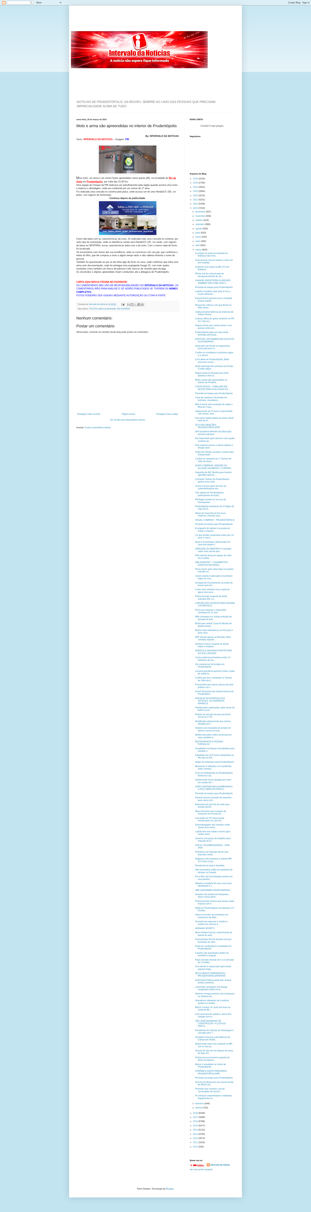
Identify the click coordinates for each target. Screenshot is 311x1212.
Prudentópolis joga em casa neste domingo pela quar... (211, 333)
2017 (196, 1117)
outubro (199, 220)
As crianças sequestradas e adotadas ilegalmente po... (213, 1096)
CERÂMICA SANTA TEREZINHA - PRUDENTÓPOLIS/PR (211, 1072)
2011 (196, 1142)
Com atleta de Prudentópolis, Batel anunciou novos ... (212, 360)
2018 (196, 1113)
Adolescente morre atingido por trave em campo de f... (213, 781)
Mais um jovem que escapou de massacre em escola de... (210, 812)
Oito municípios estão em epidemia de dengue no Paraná (214, 870)
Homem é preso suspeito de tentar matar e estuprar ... (212, 645)
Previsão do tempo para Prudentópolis (214, 287)
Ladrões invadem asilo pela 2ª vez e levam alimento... (213, 292)
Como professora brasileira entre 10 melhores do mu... (212, 658)
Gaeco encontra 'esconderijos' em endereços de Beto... (211, 915)
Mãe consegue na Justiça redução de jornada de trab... (213, 617)
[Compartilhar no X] (135, 304)
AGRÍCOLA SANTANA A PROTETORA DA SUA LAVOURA (213, 651)
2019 (196, 208)
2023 (196, 191)
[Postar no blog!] (132, 304)
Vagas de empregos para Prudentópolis (214, 762)
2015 (196, 1125)
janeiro (199, 1107)
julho (198, 232)
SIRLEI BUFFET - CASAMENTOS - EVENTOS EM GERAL (212, 563)
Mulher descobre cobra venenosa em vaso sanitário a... (213, 736)
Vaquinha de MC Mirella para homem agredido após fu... (213, 473)
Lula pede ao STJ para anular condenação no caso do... (209, 819)
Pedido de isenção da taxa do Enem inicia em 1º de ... (213, 715)
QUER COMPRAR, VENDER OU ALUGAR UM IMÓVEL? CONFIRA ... (214, 466)
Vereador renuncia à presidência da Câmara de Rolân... (212, 1038)
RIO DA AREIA (123, 309)
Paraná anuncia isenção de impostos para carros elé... (213, 798)
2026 (196, 178)
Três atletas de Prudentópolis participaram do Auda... (209, 493)
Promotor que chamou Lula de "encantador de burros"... (210, 1090)
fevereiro (200, 1103)
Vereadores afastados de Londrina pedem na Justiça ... (212, 1001)
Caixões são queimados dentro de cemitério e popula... (212, 954)
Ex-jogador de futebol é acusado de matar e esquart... (212, 529)
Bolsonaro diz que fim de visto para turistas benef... (212, 805)
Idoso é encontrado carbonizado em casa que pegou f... (212, 543)
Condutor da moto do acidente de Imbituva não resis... (211, 254)
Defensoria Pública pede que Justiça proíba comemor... (213, 981)
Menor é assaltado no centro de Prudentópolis (210, 1065)
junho (198, 237)
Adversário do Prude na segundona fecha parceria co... (212, 347)
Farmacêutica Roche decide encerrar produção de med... (213, 940)
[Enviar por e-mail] (128, 304)
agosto (199, 228)
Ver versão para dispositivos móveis (127, 420)
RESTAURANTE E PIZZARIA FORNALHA (209, 742)
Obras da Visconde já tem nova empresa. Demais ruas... (210, 514)
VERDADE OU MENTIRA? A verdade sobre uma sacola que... (213, 550)
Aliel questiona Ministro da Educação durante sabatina (213, 432)
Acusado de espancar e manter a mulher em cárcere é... (211, 922)
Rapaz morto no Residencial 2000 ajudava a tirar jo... (212, 374)
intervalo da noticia (97, 304)
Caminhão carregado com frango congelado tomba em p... (211, 988)
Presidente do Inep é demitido (209, 865)
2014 (196, 1130)
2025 (196, 182)
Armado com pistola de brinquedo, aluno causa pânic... (212, 895)
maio (198, 241)
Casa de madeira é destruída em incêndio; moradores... (211, 398)
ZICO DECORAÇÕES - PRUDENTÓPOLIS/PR (207, 426)
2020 (196, 204)
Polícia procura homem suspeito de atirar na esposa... (212, 1058)
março (198, 249)
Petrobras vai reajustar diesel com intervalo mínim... (211, 853)
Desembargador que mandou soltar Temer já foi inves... (212, 826)
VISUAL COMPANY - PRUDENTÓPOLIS (215, 520)
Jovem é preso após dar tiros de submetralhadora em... (210, 487)
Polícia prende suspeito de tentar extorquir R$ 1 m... (211, 597)
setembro (200, 224)
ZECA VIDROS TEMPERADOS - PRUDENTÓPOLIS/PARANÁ (210, 974)
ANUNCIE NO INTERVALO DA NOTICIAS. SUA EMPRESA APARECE (210, 701)
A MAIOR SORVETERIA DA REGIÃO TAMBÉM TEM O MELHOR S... (212, 281)
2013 (196, 1134)
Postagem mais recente (88, 414)
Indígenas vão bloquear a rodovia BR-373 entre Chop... (213, 860)
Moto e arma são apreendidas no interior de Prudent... (211, 381)
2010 (196, 1146)
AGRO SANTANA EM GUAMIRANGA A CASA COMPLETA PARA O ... (213, 787)
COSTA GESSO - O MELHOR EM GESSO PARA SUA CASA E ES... (212, 387)
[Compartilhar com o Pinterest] (142, 304)
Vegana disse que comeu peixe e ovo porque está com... (213, 326)
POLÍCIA (93, 309)
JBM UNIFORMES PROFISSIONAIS (212, 890)
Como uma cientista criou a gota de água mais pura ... (212, 590)
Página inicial (128, 414)
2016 (196, 1121)
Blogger (170, 1189)
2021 (196, 199)
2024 (196, 187)
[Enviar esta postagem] (122, 304)
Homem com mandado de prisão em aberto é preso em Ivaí (213, 729)
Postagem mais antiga (167, 414)
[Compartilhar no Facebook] (139, 304)
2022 (196, 195)
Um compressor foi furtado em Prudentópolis (209, 665)
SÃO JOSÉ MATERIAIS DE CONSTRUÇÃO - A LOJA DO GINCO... (210, 1023)
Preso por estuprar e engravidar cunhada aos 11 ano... (210, 611)
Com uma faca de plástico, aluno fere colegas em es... (213, 1015)
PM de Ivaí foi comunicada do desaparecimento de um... (209, 274)
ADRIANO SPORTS (204, 928)
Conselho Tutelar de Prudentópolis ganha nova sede (212, 480)
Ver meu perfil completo (201, 1169)
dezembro (200, 211)
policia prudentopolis (107, 309)
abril (197, 245)
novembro (200, 216)
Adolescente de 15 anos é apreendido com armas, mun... (214, 412)
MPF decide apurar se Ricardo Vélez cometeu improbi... (213, 638)
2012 (196, 1138)
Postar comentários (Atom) (98, 427)
